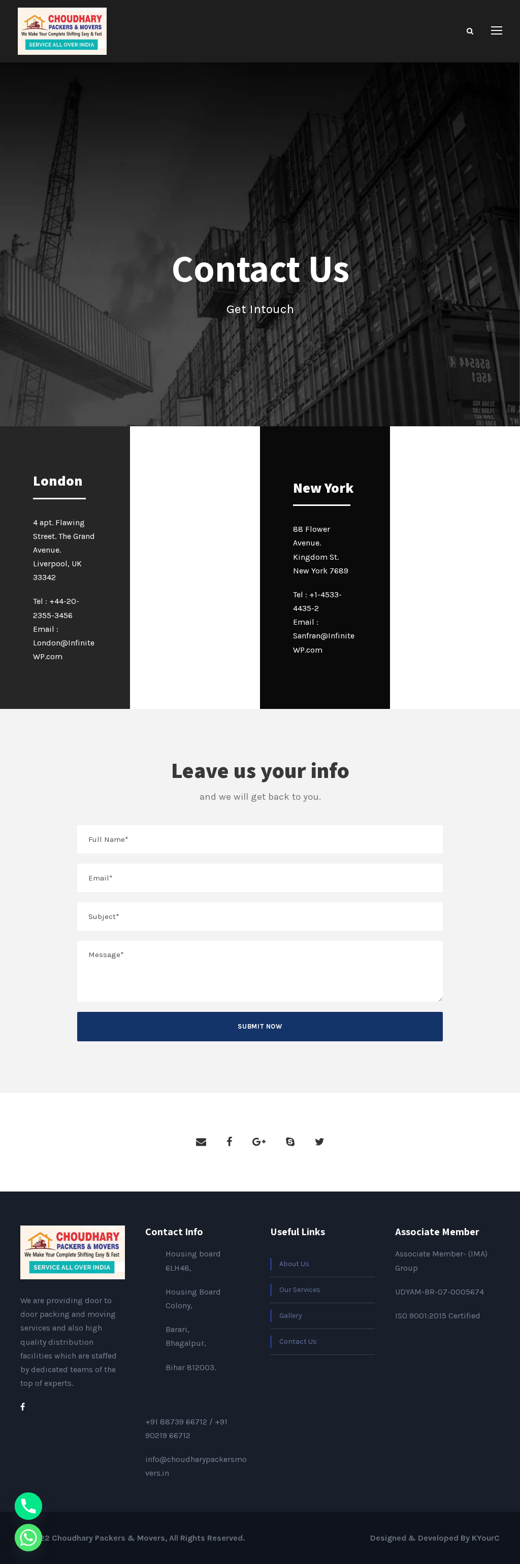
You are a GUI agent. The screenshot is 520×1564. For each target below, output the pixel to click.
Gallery (290, 1315)
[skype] (290, 1142)
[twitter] (319, 1142)
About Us (294, 1264)
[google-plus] (259, 1142)
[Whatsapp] (28, 1537)
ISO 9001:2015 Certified (437, 1315)
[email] (201, 1142)
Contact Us (298, 1341)
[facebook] (229, 1142)
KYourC (486, 1538)
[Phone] (28, 1506)
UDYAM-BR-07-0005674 (439, 1292)
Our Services (299, 1289)
